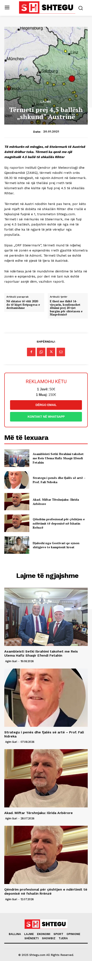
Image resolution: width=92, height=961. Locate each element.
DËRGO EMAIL (46, 405)
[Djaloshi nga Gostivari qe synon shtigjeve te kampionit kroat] (16, 545)
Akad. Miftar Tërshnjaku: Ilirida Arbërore (38, 813)
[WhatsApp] (41, 352)
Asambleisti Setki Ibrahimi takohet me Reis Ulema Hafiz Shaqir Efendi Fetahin (58, 458)
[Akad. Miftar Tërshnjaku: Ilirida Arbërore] (16, 501)
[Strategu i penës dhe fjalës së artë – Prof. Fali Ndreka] (16, 480)
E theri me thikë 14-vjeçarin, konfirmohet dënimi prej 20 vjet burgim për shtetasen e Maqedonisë (66, 308)
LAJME (46, 101)
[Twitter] (51, 352)
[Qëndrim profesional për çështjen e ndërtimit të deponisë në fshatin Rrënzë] (16, 523)
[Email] (60, 352)
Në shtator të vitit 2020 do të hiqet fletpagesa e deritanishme (23, 305)
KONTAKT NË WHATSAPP (46, 416)
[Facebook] (31, 352)
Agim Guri (11, 661)
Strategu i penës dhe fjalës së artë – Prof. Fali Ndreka (44, 734)
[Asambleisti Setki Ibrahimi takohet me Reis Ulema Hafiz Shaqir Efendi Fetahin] (16, 458)
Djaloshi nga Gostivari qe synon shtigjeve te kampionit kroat (56, 545)
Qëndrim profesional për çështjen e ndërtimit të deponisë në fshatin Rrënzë (59, 523)
